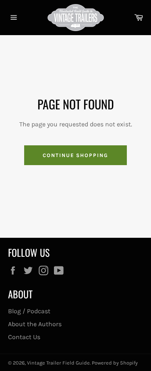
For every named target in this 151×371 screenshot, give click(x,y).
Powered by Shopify (115, 363)
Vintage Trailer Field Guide (58, 363)
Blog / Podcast (29, 311)
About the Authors (35, 324)
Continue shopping (75, 155)
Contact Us (24, 337)
